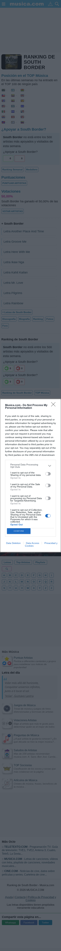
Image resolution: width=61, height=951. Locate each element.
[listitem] (30, 465)
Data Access (32, 543)
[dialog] (30, 475)
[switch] (48, 474)
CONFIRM (19, 531)
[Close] (54, 405)
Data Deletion (13, 543)
